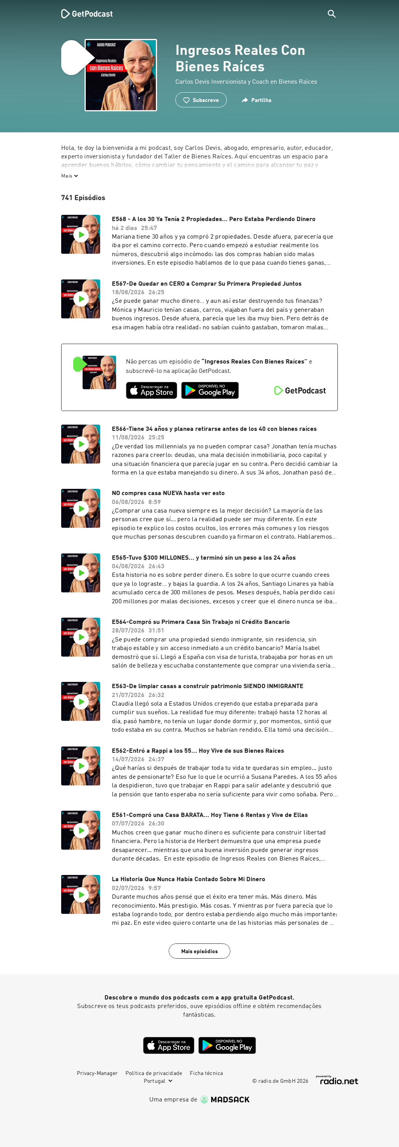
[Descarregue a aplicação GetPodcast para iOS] (151, 390)
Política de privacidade (153, 1073)
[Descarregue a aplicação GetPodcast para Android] (210, 390)
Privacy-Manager (97, 1073)
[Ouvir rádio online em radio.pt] (337, 1080)
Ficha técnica (206, 1073)
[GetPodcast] (81, 13)
